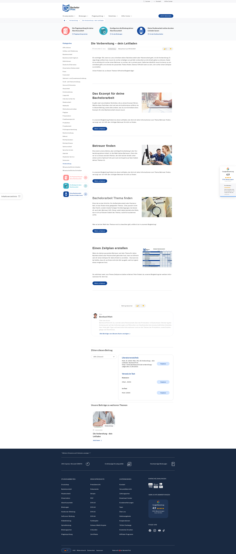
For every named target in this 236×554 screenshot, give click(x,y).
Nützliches (112, 16)
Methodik (66, 105)
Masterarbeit (67, 102)
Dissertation (65, 498)
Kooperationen (124, 521)
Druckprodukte (68, 16)
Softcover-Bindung (68, 516)
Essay (64, 71)
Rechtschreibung (68, 133)
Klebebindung (66, 521)
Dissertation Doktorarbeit (71, 68)
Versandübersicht (125, 489)
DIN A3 (93, 502)
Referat (65, 136)
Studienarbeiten (68, 479)
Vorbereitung (67, 163)
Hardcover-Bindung (68, 511)
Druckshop (65, 484)
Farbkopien (94, 521)
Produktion (66, 122)
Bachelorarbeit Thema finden (112, 198)
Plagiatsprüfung (97, 16)
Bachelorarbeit (67, 54)
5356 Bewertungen (158, 511)
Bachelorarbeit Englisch (70, 58)
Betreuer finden (104, 145)
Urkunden (93, 530)
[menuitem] (65, 550)
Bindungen (82, 16)
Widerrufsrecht (81, 550)
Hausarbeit (66, 88)
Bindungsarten (66, 530)
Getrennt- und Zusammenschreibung (74, 78)
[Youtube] (159, 530)
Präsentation (67, 116)
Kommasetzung (67, 92)
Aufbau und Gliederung (70, 51)
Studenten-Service (68, 157)
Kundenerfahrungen (126, 502)
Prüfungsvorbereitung (70, 129)
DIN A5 (93, 511)
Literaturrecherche (69, 99)
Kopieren (163, 364)
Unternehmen (125, 479)
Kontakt (158, 1)
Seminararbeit (67, 146)
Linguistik (66, 95)
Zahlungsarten (124, 493)
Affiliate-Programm (126, 534)
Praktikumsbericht (69, 119)
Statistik (65, 153)
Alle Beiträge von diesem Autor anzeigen (114, 333)
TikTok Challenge (125, 525)
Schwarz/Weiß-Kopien (98, 525)
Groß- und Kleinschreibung (71, 81)
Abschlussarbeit (67, 502)
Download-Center (125, 498)
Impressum (99, 550)
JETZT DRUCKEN (165, 16)
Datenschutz (91, 550)
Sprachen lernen (68, 150)
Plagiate (65, 112)
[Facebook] (149, 530)
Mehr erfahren (99, 129)
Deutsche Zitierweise (69, 64)
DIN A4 (93, 507)
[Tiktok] (164, 530)
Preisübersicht (95, 484)
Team (121, 507)
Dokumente (94, 489)
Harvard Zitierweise (69, 85)
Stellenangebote (125, 516)
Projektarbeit (67, 126)
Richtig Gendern (68, 140)
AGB (74, 550)
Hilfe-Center (168, 1)
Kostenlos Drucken (126, 530)
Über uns (122, 511)
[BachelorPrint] (71, 11)
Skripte (92, 493)
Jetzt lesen (96, 440)
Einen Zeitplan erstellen (110, 248)
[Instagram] (154, 530)
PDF (91, 498)
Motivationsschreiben (70, 109)
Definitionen (67, 61)
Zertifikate (94, 534)
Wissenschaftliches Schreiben (72, 170)
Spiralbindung (66, 525)
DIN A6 (93, 516)
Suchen (147, 1)
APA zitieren (67, 47)
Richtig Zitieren (68, 143)
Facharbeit (66, 75)
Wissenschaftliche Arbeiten (71, 167)
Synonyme (66, 160)
